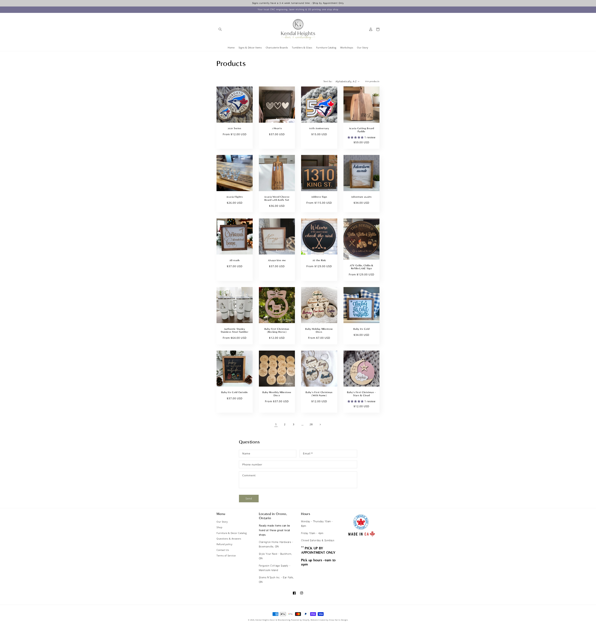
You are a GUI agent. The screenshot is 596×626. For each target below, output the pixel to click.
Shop (219, 527)
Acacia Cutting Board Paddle (361, 130)
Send (249, 498)
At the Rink (319, 260)
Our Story (222, 521)
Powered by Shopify (300, 620)
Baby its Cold (361, 329)
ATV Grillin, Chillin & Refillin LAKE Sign (361, 267)
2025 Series (234, 128)
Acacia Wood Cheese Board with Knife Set (276, 198)
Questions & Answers (229, 538)
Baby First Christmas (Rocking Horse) (276, 330)
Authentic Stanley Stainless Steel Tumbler (234, 330)
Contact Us (223, 549)
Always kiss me (277, 260)
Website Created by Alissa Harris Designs (329, 620)
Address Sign (319, 196)
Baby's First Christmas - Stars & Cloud (361, 394)
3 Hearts (277, 128)
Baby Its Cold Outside (234, 392)
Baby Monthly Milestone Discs (276, 394)
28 (311, 424)
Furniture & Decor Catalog (232, 533)
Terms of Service (226, 555)
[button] (220, 29)
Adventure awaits (361, 196)
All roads (234, 260)
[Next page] (320, 424)
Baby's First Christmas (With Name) (319, 394)
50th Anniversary (319, 128)
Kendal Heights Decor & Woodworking (272, 620)
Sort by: (327, 81)
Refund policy (224, 544)
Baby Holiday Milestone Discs (319, 330)
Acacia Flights (234, 196)
